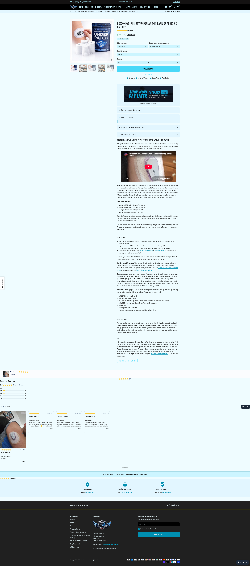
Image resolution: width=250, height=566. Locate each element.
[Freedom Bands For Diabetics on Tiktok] (83, 2)
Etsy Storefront (75, 544)
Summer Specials (97, 7)
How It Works (146, 7)
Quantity (119, 59)
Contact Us (73, 526)
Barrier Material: (159, 43)
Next (111, 41)
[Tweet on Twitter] (173, 11)
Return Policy (166, 492)
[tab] (148, 117)
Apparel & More (132, 7)
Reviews (72, 523)
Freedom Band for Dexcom (159, 354)
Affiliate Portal (74, 547)
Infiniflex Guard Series (146, 251)
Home (81, 7)
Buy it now (148, 74)
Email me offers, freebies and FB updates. (150, 529)
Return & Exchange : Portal (78, 541)
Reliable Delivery (127, 492)
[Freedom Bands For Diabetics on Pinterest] (76, 2)
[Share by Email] (179, 11)
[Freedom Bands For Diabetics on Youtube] (80, 2)
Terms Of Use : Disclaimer (78, 532)
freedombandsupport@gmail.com (104, 549)
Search (72, 520)
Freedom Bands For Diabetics (86, 560)
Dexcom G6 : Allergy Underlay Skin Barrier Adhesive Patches (121, 11)
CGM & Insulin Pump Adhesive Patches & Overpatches (88, 11)
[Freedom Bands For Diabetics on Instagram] (78, 2)
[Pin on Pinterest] (175, 11)
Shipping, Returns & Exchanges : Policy (80, 536)
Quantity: (122, 51)
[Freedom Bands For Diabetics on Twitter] (71, 2)
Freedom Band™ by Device (114, 7)
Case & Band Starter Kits (144, 270)
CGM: (122, 43)
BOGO (87, 7)
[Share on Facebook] (171, 11)
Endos (157, 7)
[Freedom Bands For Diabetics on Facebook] (73, 2)
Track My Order (75, 529)
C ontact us (176, 2)
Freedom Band (159, 251)
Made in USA (90, 492)
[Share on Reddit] (177, 11)
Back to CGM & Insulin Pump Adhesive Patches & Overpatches (125, 474)
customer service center (110, 545)
